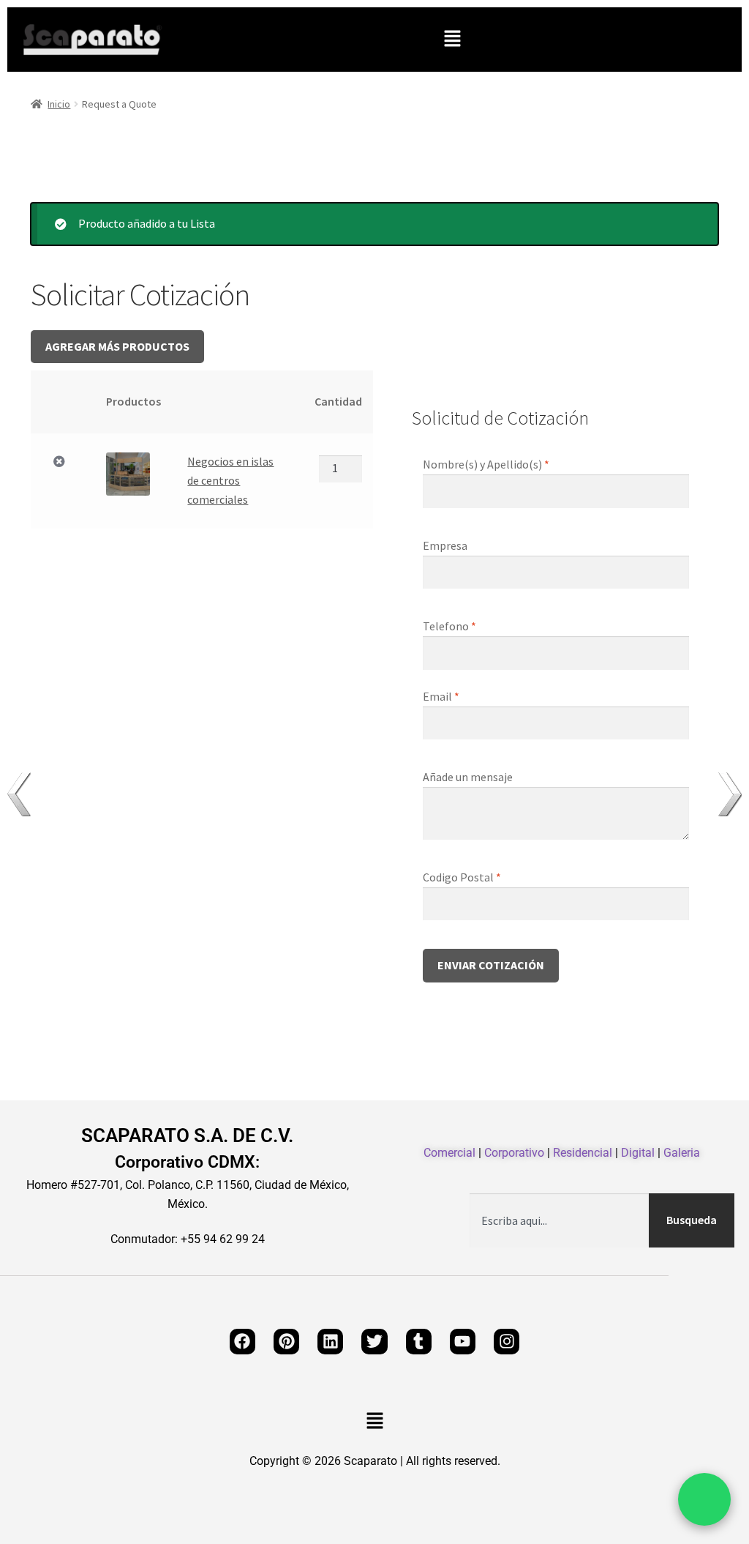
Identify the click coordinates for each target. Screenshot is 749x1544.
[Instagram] (506, 1341)
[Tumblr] (419, 1341)
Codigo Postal (462, 877)
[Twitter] (374, 1341)
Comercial (449, 1153)
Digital (638, 1153)
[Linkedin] (330, 1341)
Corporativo (514, 1153)
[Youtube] (462, 1341)
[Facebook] (242, 1341)
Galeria (681, 1153)
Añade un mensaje (469, 776)
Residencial (582, 1153)
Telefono (449, 626)
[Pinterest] (286, 1341)
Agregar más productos (117, 346)
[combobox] (559, 1220)
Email (441, 696)
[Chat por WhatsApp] (704, 1499)
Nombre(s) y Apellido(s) (486, 464)
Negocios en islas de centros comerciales (230, 480)
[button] (452, 39)
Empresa (446, 545)
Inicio (59, 104)
